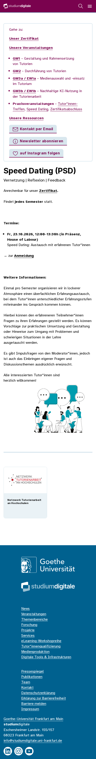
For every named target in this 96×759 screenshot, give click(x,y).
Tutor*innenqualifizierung (41, 646)
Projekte (28, 630)
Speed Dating (37, 109)
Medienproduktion (35, 652)
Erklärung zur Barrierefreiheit (43, 698)
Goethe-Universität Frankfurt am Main (33, 719)
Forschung (29, 625)
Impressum (30, 709)
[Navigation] (89, 6)
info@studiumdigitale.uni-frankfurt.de (33, 741)
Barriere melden (33, 704)
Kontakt (27, 688)
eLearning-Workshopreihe (41, 641)
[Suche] (80, 6)
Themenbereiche (34, 619)
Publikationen (31, 677)
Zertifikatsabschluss (66, 109)
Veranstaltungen (33, 614)
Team (25, 682)
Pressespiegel (32, 671)
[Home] (17, 6)
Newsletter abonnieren (41, 141)
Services (28, 636)
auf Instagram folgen (40, 153)
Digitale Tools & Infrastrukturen (46, 657)
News (25, 609)
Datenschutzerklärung (38, 693)
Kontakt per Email (36, 129)
